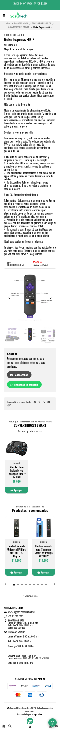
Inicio (8, 23)
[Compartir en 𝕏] (39, 402)
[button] (9, 405)
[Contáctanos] (56, 725)
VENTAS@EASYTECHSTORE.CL (22, 612)
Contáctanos (20, 375)
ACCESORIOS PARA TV (41, 23)
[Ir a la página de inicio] (4, 725)
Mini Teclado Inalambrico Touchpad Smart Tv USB (16, 472)
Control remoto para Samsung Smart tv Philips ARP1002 (43, 551)
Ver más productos (28, 431)
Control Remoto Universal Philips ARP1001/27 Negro (16, 551)
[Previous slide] (9, 297)
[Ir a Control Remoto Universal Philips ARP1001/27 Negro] (16, 527)
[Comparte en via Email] (48, 402)
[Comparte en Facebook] (34, 402)
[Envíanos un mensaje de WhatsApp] (52, 722)
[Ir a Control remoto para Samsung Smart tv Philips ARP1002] (43, 527)
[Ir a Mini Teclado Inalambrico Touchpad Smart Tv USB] (16, 448)
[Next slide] (50, 297)
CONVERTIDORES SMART (18, 27)
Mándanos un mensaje (25, 385)
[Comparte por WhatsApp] (44, 402)
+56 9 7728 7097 (15, 616)
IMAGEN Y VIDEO (21, 23)
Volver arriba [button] (31, 596)
